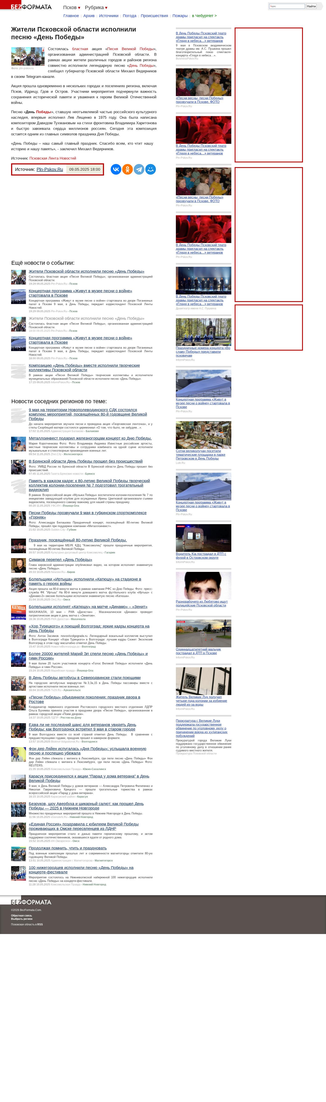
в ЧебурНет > (204, 16)
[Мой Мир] (150, 169)
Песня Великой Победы (130, 49)
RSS (40, 924)
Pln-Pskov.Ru (50, 169)
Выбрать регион (21, 918)
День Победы (141, 65)
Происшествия (154, 16)
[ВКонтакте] (116, 169)
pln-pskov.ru (26, 68)
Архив (89, 16)
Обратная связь (21, 915)
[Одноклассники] (127, 169)
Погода (129, 16)
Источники (108, 16)
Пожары (180, 16)
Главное (71, 16)
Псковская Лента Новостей (52, 158)
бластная (80, 49)
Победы (43, 112)
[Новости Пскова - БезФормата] (26, 5)
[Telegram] (139, 169)
